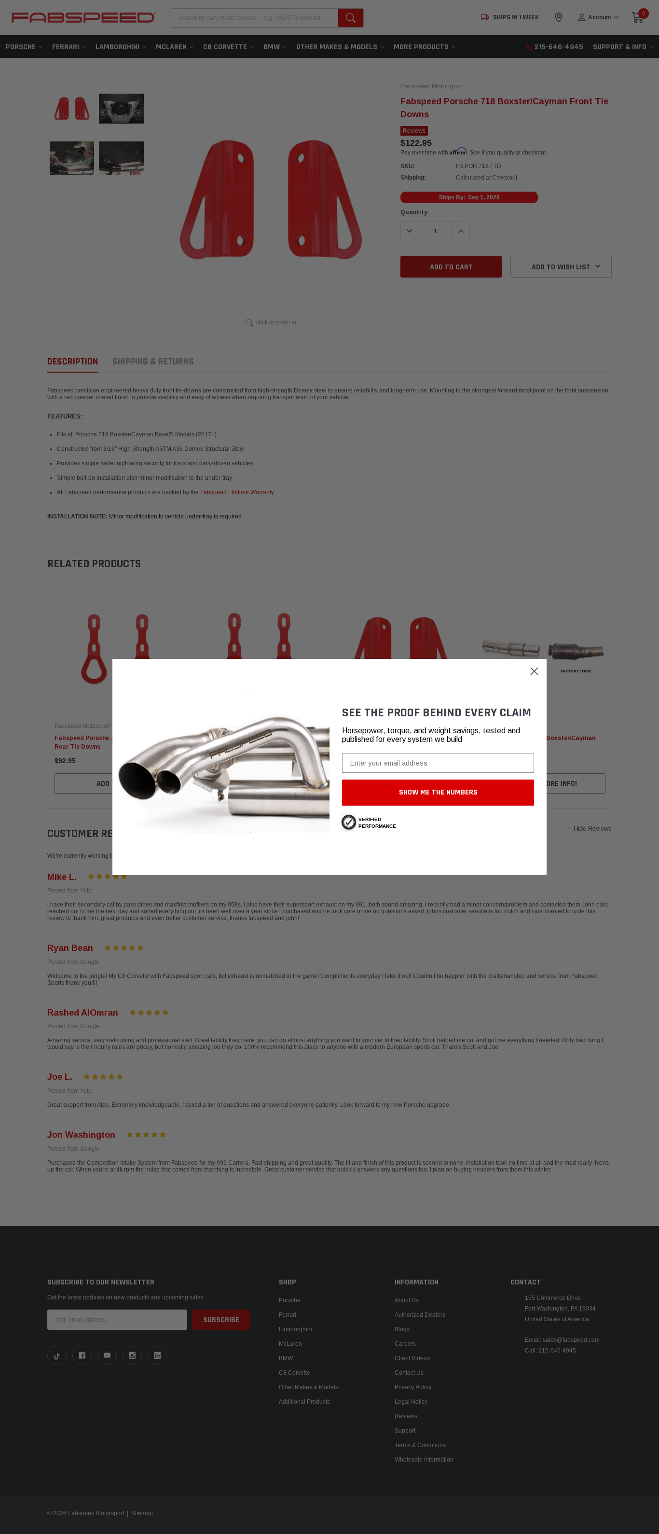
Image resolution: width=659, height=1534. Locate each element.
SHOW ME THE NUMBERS (438, 792)
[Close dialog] (534, 671)
